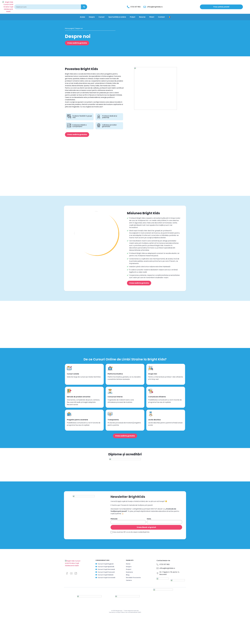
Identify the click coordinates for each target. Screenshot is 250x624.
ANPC (139, 612)
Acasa (82, 17)
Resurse (142, 17)
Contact (161, 17)
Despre (92, 17)
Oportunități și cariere (117, 17)
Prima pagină (69, 28)
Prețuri (132, 17)
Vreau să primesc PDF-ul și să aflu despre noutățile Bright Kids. (131, 532)
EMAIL (149, 519)
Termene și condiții (114, 612)
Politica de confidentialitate (129, 612)
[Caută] (84, 6)
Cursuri (101, 17)
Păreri (151, 17)
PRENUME (114, 519)
